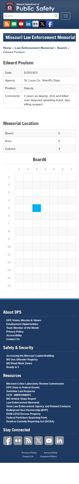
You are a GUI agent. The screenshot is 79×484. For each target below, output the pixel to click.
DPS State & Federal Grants (23, 387)
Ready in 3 (12, 367)
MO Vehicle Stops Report (21, 398)
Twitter (38, 440)
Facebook (7, 440)
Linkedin (59, 440)
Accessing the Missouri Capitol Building (30, 355)
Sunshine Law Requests (20, 391)
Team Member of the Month (22, 327)
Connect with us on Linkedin (28, 24)
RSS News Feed (6, 24)
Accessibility (14, 335)
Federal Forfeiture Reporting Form (26, 417)
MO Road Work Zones (19, 363)
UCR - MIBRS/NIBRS (18, 395)
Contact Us (13, 339)
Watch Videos (21, 24)
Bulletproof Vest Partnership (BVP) (27, 410)
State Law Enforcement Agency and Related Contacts (38, 406)
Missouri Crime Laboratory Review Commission (35, 383)
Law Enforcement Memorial (34, 48)
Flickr (35, 24)
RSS (28, 440)
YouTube (49, 440)
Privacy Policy (15, 331)
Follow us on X (42, 24)
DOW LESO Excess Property (23, 413)
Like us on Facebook (49, 24)
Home (7, 48)
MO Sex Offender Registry (22, 359)
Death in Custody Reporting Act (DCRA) (30, 421)
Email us (14, 24)
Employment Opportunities (22, 324)
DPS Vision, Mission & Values (23, 320)
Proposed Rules (48, 456)
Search (56, 15)
